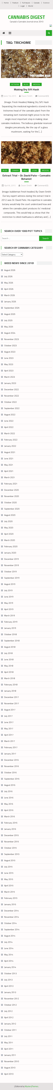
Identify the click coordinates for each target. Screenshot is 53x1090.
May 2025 (8, 326)
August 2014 (9, 935)
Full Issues (26, 2)
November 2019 (11, 565)
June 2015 (8, 872)
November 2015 (11, 841)
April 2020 (8, 533)
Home (6, 2)
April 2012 (8, 1017)
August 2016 (9, 785)
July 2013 (8, 979)
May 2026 (8, 282)
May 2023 (8, 364)
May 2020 (8, 527)
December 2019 (11, 558)
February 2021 (10, 483)
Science (46, 2)
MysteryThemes (31, 1086)
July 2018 (8, 653)
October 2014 (10, 923)
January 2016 (10, 828)
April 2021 (8, 471)
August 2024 (9, 332)
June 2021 (8, 458)
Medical (36, 84)
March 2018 (9, 678)
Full (25, 170)
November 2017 (11, 703)
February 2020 (10, 546)
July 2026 (8, 276)
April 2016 (8, 810)
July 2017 (8, 715)
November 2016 (11, 766)
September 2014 (11, 929)
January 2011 (10, 1055)
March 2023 (9, 376)
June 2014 (8, 948)
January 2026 (10, 301)
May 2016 (8, 803)
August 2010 (9, 1067)
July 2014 (8, 942)
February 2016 (10, 822)
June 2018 (8, 659)
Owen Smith (26, 95)
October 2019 (10, 571)
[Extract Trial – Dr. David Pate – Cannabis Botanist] (26, 152)
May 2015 (8, 879)
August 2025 (9, 314)
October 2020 (10, 502)
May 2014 (8, 954)
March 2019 (9, 615)
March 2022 (9, 433)
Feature (15, 2)
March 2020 (9, 540)
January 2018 (10, 690)
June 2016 (8, 797)
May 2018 (8, 665)
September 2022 (11, 408)
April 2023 (8, 370)
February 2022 (10, 439)
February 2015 (10, 898)
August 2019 (9, 584)
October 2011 (10, 1029)
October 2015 (10, 847)
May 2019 (8, 602)
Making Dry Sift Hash (26, 89)
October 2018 (10, 634)
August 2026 (9, 270)
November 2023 (11, 339)
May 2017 (8, 728)
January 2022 (10, 445)
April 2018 (8, 672)
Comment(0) (43, 95)
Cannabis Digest (26, 17)
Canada (36, 2)
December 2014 (11, 910)
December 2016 (11, 759)
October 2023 (10, 345)
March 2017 (9, 741)
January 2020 (10, 552)
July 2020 (8, 521)
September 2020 (11, 508)
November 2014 (11, 916)
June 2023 (8, 358)
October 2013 (10, 973)
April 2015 (8, 885)
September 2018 (11, 640)
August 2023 (9, 351)
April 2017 (8, 734)
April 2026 (8, 288)
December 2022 (11, 389)
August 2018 (9, 646)
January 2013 (10, 992)
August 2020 (9, 515)
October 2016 (10, 772)
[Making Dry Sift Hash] (26, 63)
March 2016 (9, 816)
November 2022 (11, 395)
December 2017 (11, 697)
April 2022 (8, 427)
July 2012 (8, 1011)
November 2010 (11, 1061)
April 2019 (8, 609)
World (30, 6)
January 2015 (10, 904)
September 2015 (11, 854)
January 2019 (10, 628)
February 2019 (10, 621)
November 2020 (11, 496)
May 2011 (8, 1042)
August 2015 (9, 860)
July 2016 (8, 791)
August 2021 (9, 452)
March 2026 (9, 295)
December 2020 (11, 489)
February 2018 (10, 684)
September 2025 (11, 307)
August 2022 (9, 414)
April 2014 (8, 960)
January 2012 (10, 1023)
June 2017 (8, 722)
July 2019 (8, 590)
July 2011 (8, 1036)
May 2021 (8, 464)
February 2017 (10, 747)
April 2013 (8, 985)
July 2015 (8, 866)
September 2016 (11, 778)
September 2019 (11, 577)
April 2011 (8, 1048)
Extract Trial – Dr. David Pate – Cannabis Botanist (26, 177)
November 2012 (11, 998)
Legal (22, 6)
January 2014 (10, 967)
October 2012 (10, 1004)
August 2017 (9, 709)
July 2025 (8, 320)
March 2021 (9, 477)
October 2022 (10, 401)
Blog (26, 84)
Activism (15, 84)
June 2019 (8, 596)
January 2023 (10, 383)
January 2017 (10, 753)
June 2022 (8, 420)
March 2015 (9, 891)
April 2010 (8, 1073)
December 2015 (11, 835)
